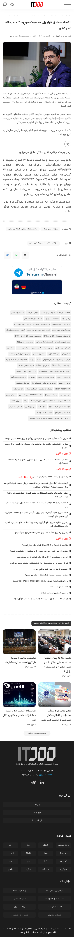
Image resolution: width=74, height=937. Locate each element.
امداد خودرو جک (49, 383)
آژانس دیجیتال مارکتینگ (15, 330)
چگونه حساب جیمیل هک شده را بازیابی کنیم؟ (46, 575)
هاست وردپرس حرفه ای (33, 318)
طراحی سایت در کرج (18, 377)
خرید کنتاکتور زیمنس (44, 412)
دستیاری (32, 377)
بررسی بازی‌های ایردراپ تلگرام (54, 592)
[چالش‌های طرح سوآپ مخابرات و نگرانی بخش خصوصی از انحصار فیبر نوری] (54, 694)
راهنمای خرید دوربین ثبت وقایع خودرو (50, 569)
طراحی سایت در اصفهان (61, 324)
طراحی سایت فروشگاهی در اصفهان (56, 359)
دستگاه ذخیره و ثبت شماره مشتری (56, 400)
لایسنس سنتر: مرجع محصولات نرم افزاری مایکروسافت (49, 418)
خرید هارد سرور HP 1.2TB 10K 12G (28, 336)
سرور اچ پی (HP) (43, 365)
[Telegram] (7, 255)
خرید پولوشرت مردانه (41, 324)
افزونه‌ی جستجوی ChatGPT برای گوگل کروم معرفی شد (42, 557)
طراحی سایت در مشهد (46, 377)
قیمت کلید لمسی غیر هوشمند (38, 330)
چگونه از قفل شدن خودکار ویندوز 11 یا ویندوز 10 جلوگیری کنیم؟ (39, 551)
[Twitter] (25, 255)
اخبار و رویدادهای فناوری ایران (23, 36)
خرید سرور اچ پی (63, 377)
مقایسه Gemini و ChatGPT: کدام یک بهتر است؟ (45, 545)
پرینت (31, 359)
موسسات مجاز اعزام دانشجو (59, 406)
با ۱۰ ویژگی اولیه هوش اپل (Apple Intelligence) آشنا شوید (40, 581)
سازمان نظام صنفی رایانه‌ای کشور (43, 242)
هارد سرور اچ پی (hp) (25, 342)
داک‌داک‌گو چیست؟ (59, 586)
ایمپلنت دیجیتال (51, 395)
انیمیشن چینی (11, 395)
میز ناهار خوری (53, 353)
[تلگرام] (32, 783)
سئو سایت (42, 406)
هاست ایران (45, 774)
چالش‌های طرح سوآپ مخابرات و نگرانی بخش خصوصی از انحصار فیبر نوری (56, 715)
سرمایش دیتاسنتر (48, 312)
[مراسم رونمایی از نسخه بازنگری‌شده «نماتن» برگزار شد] (19, 641)
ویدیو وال (32, 371)
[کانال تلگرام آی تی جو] (37, 273)
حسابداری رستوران (22, 383)
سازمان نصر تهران (50, 228)
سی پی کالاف (21, 371)
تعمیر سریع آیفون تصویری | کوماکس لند (54, 371)
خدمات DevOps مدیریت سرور (30, 395)
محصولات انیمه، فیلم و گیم (16, 359)
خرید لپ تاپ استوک (26, 365)
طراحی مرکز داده (32, 312)
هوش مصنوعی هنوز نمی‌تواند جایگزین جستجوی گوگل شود (41, 598)
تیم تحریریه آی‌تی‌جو (61, 36)
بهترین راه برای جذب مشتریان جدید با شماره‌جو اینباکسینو (41, 532)
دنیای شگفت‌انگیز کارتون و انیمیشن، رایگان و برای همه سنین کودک (36, 438)
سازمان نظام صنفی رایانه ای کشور (23, 228)
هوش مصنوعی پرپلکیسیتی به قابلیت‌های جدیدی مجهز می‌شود (39, 563)
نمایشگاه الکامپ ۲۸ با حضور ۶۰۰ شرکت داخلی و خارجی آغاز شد (19, 715)
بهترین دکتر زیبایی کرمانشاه (19, 353)
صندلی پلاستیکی (39, 353)
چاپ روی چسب (64, 383)
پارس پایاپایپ (29, 406)
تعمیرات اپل (36, 383)
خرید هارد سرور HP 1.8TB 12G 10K (56, 336)
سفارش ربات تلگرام (62, 342)
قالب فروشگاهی (17, 312)
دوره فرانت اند (35, 400)
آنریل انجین (36, 348)
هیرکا (39, 359)
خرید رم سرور (65, 395)
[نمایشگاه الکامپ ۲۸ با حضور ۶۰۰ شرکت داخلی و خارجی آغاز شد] (19, 694)
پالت (25, 400)
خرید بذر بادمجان (23, 348)
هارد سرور (10, 348)
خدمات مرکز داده (63, 312)
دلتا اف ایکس (18, 389)
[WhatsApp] (16, 255)
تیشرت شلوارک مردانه (22, 324)
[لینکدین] (41, 783)
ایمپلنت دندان (31, 389)
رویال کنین (66, 318)
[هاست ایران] (37, 287)
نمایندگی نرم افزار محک (61, 330)
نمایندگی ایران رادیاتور (44, 342)
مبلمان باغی (66, 353)
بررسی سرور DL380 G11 (61, 365)
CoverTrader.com (62, 389)
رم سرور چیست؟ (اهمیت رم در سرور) (50, 476)
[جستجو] (5, 4)
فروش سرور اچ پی (52, 318)
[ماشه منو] (66, 4)
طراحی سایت (48, 348)
